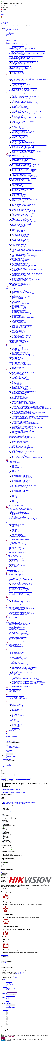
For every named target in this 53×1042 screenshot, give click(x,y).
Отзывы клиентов (10, 984)
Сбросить (9, 845)
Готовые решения (7, 740)
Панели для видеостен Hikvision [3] (11, 789)
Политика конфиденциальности (10, 976)
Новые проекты (12, 749)
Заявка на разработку (11, 994)
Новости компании (13, 746)
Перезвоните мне (4, 956)
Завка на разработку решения (13, 742)
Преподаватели (9, 1008)
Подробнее (11, 1036)
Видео (7, 1002)
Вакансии (8, 985)
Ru (1, 24)
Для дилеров (3, 23)
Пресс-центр (6, 743)
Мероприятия (9, 999)
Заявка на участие (10, 760)
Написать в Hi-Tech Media (6, 961)
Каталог (5, 37)
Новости (8, 998)
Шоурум (5, 766)
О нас (4, 28)
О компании (6, 979)
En (3, 24)
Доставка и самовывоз (11, 736)
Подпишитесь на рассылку (6, 967)
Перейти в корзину (5, 1032)
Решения (5, 993)
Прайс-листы (9, 737)
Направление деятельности (12, 980)
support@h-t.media (19, 973)
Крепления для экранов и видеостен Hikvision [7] (14, 792)
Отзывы (8, 1006)
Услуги (5, 755)
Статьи (7, 1001)
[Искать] (1, 776)
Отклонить (8, 1040)
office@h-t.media (21, 972)
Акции (5, 738)
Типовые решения (10, 996)
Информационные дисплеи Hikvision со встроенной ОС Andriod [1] (19, 790)
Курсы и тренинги (10, 1007)
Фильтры (3, 862)
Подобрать (3, 845)
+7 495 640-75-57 (4, 22)
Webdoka (15, 977)
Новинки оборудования (14, 747)
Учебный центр (7, 759)
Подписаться (9, 754)
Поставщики (9, 982)
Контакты (5, 768)
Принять (3, 1038)
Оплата (8, 735)
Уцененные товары (10, 988)
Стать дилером (9, 983)
